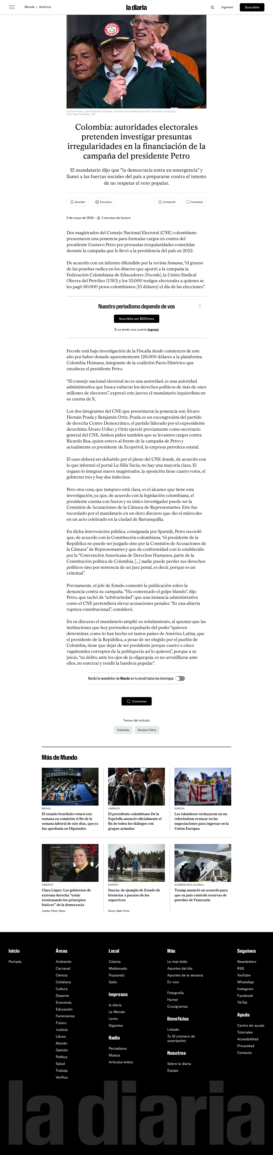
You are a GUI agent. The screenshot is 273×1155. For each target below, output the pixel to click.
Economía (64, 1002)
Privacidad (245, 1046)
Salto (113, 982)
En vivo (173, 982)
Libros (61, 1036)
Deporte (62, 995)
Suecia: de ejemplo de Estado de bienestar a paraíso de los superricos (134, 895)
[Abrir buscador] (212, 7)
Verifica (62, 1077)
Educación (64, 1009)
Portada (15, 961)
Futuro (61, 1023)
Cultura (62, 989)
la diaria (115, 1005)
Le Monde (117, 1012)
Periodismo (118, 1048)
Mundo (30, 7)
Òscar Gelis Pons (119, 911)
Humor (172, 999)
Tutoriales (245, 1032)
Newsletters (246, 961)
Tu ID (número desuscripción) (181, 1038)
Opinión (62, 1050)
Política (61, 1057)
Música (114, 1055)
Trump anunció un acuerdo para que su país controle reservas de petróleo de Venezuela (201, 895)
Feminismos (65, 1016)
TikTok (242, 1002)
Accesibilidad (247, 1039)
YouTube (244, 975)
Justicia (62, 1030)
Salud (60, 1064)
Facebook (245, 995)
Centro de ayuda (250, 1025)
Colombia (123, 730)
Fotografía (175, 993)
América (45, 7)
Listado (173, 1029)
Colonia (115, 961)
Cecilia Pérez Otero (54, 911)
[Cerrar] (199, 306)
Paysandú (117, 975)
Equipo (172, 1070)
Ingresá (153, 329)
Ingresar (227, 7)
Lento (113, 1019)
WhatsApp (245, 982)
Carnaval (63, 968)
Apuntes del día (179, 968)
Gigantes (116, 1025)
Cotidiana (63, 982)
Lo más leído (177, 961)
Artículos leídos (121, 1062)
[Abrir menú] (12, 7)
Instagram (245, 989)
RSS (240, 968)
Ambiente (63, 961)
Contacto (244, 1053)
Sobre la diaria (179, 1064)
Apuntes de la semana (185, 975)
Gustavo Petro (147, 730)
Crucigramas (177, 1006)
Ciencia (62, 975)
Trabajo (62, 1070)
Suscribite (252, 7)
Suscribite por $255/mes (136, 319)
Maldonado (118, 968)
